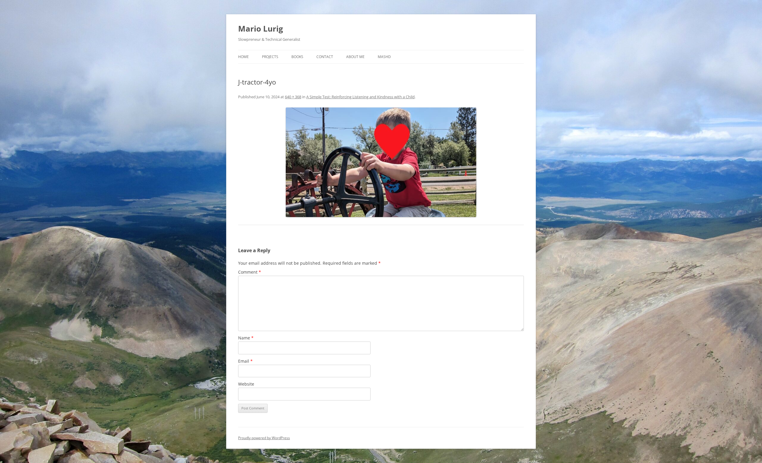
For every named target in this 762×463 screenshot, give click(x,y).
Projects (270, 56)
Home (243, 56)
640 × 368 (293, 96)
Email (245, 361)
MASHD (384, 56)
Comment (249, 272)
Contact (324, 56)
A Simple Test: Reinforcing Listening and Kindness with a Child (360, 96)
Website (246, 384)
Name (246, 338)
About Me (355, 56)
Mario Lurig (260, 28)
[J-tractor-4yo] (381, 162)
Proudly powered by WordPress (264, 437)
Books (297, 56)
